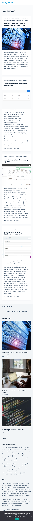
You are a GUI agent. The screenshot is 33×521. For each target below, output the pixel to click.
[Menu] (30, 2)
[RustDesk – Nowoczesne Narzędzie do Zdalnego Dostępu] (16, 373)
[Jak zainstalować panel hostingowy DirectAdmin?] (16, 247)
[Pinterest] (9, 306)
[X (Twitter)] (4, 306)
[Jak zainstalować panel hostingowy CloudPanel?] (16, 99)
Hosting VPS (7, 20)
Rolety (18, 311)
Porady (25, 80)
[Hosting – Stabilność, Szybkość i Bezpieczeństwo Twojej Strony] (16, 39)
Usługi (26, 20)
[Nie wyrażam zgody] (31, 516)
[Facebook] (2, 306)
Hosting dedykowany (21, 18)
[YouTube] (11, 306)
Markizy (24, 311)
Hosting (8, 311)
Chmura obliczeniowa (10, 18)
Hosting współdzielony (17, 20)
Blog (13, 311)
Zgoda (16, 518)
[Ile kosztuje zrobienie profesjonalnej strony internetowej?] (16, 411)
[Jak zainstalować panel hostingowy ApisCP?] (16, 175)
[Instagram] (7, 306)
